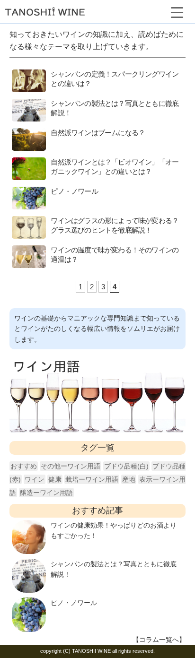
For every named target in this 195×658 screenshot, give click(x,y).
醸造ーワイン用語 (46, 492)
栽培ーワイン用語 (91, 479)
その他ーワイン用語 (70, 466)
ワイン (34, 479)
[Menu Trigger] (176, 11)
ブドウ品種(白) (126, 466)
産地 (128, 479)
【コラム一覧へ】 (159, 639)
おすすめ (23, 466)
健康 (55, 479)
